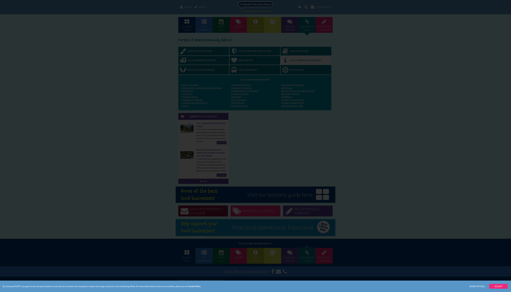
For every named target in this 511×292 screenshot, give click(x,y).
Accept (498, 286)
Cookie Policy (194, 286)
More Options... (477, 286)
